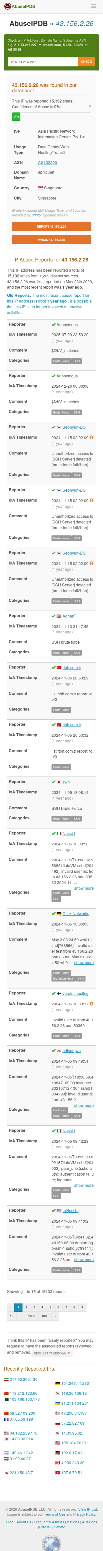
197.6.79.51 (71, 1472)
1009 (45, 1316)
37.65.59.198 (21, 1419)
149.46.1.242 (21, 1452)
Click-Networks (75, 913)
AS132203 (47, 162)
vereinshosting (75, 993)
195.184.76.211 (75, 1443)
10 (12, 1316)
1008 (31, 1316)
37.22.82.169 (72, 1423)
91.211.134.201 (75, 1403)
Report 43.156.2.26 (51, 226)
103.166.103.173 (25, 1399)
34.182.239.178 (24, 1433)
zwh (66, 782)
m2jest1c (70, 1210)
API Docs (89, 1521)
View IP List (87, 1509)
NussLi (68, 833)
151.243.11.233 (75, 1383)
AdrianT (69, 616)
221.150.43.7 (21, 1472)
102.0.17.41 (71, 1452)
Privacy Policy (84, 1514)
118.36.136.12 (74, 1393)
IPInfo (36, 215)
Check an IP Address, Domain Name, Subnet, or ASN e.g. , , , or (48, 45)
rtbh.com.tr (71, 667)
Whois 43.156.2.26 (51, 239)
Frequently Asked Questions (56, 1521)
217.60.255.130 (24, 1379)
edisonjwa (71, 1050)
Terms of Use (54, 1514)
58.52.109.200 (22, 1413)
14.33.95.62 (71, 1433)
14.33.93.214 (21, 1439)
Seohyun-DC (74, 427)
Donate (59, 1526)
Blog (10, 1521)
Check (86, 61)
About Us (23, 1521)
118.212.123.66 (24, 1393)
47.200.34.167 (74, 1413)
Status (44, 1526)
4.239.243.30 (72, 1462)
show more (84, 962)
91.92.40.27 (20, 1458)
